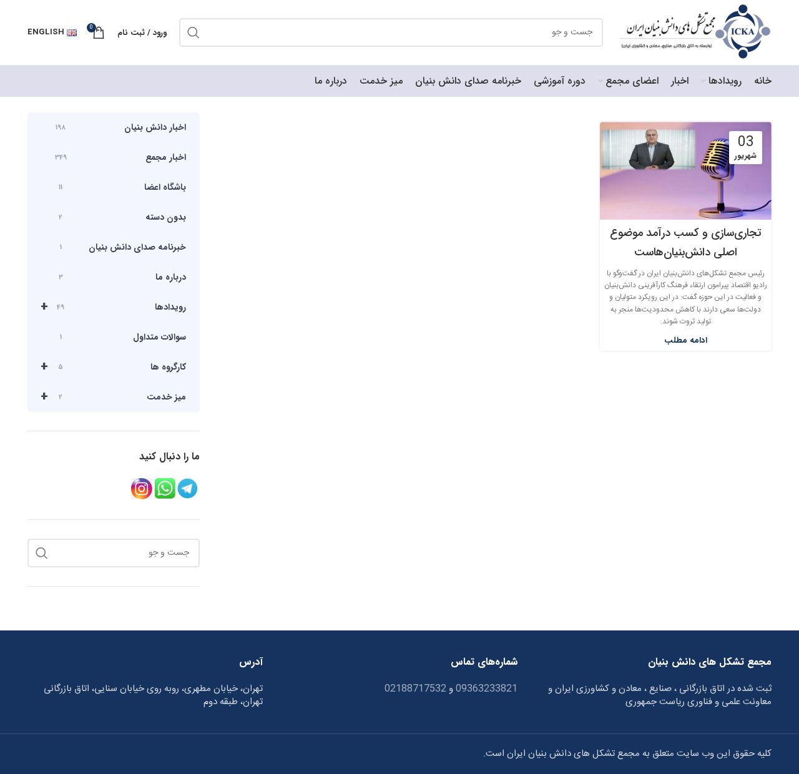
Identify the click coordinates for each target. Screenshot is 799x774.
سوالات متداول (123, 337)
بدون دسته (122, 217)
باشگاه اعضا (122, 187)
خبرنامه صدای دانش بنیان (123, 247)
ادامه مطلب (685, 340)
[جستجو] (193, 32)
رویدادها (113, 306)
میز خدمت (113, 396)
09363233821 (485, 689)
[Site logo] (693, 33)
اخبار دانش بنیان (121, 127)
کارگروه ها (113, 366)
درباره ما (122, 277)
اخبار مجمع (120, 157)
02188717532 (415, 689)
